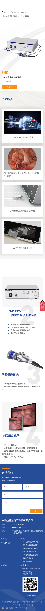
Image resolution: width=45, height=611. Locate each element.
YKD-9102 (25, 16)
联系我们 (26, 565)
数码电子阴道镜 (27, 558)
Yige (32, 605)
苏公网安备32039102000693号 (16, 608)
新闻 (5, 565)
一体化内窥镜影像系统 (9, 16)
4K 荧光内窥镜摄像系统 (30, 542)
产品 (24, 539)
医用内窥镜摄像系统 (29, 551)
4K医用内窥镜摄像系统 (30, 548)
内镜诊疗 (24, 12)
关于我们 (7, 543)
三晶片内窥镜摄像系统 (30, 545)
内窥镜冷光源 (27, 561)
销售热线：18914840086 (31, 568)
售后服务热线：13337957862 (27, 573)
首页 (5, 12)
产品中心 (14, 12)
